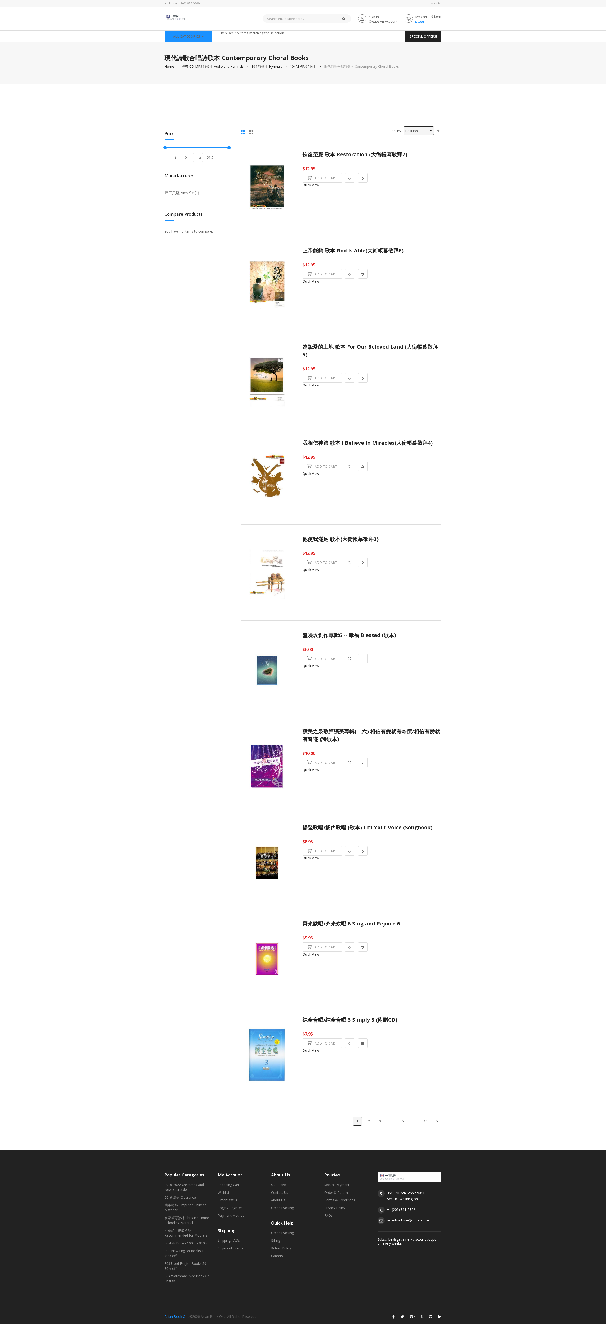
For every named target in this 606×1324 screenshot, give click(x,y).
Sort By (395, 131)
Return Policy (281, 1248)
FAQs (328, 1215)
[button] (349, 178)
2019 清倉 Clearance (180, 1197)
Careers (277, 1255)
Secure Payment (336, 1184)
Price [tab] (170, 133)
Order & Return (336, 1192)
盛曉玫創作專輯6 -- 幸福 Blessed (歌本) (349, 635)
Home (169, 66)
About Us (278, 1200)
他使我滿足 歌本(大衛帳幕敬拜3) (341, 538)
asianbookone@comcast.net (409, 1220)
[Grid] (251, 130)
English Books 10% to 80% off (188, 1243)
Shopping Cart (228, 1184)
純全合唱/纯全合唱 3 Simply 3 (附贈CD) (350, 1019)
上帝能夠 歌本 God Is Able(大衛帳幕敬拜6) (353, 250)
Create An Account (383, 21)
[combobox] (299, 18)
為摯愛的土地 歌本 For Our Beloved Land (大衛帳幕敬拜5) (370, 350)
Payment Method (231, 1215)
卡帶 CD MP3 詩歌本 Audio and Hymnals (213, 66)
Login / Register (230, 1208)
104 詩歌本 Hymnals (266, 66)
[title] (393, 1317)
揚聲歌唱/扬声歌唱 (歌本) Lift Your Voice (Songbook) (367, 827)
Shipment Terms (230, 1248)
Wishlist (436, 3)
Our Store (278, 1184)
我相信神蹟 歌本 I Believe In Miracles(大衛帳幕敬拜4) (368, 442)
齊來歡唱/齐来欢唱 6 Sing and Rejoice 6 (351, 923)
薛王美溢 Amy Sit (182, 192)
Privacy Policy (334, 1208)
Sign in (374, 16)
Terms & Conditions (339, 1200)
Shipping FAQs (229, 1240)
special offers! (423, 36)
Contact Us (279, 1192)
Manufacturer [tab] (179, 176)
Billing (275, 1240)
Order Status (227, 1200)
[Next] (436, 1121)
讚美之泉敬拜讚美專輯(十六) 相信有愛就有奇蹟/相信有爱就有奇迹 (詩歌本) (371, 735)
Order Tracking (282, 1208)
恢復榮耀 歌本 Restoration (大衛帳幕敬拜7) (355, 154)
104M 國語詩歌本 (303, 66)
